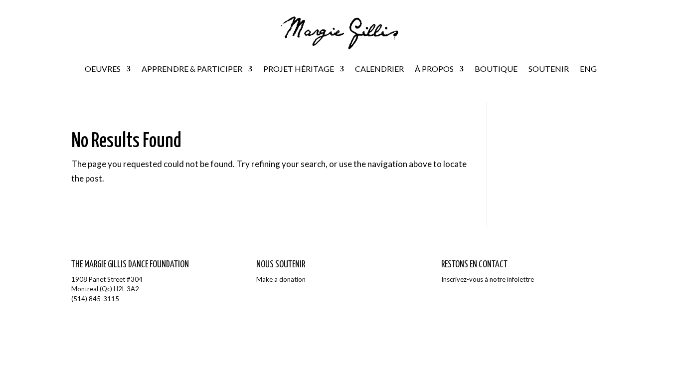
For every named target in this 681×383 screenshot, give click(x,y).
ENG (588, 68)
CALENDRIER (379, 68)
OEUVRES (103, 68)
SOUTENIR (548, 68)
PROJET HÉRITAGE (298, 68)
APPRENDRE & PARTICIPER (192, 68)
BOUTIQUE (496, 68)
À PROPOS (434, 68)
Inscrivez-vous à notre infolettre (487, 279)
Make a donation (281, 279)
